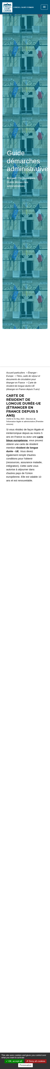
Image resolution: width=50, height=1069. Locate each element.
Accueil (11, 178)
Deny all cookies (36, 1061)
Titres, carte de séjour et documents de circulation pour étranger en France (23, 379)
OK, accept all (15, 1061)
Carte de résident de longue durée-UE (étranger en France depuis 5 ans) (23, 385)
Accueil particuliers (16, 373)
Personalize (25, 1065)
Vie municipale (27, 178)
